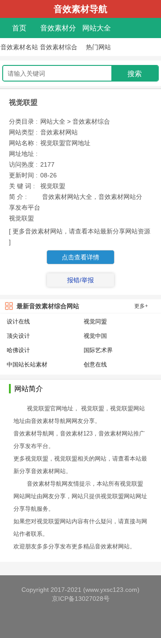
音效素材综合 (58, 47)
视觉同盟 (95, 321)
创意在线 (95, 364)
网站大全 (96, 28)
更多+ (141, 306)
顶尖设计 (18, 335)
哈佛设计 (18, 350)
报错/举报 (80, 280)
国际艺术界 (98, 350)
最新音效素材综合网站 (48, 306)
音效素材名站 (19, 47)
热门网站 (98, 47)
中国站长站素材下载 (27, 365)
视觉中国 (95, 335)
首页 (19, 28)
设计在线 (18, 321)
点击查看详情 (80, 257)
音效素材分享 (58, 30)
